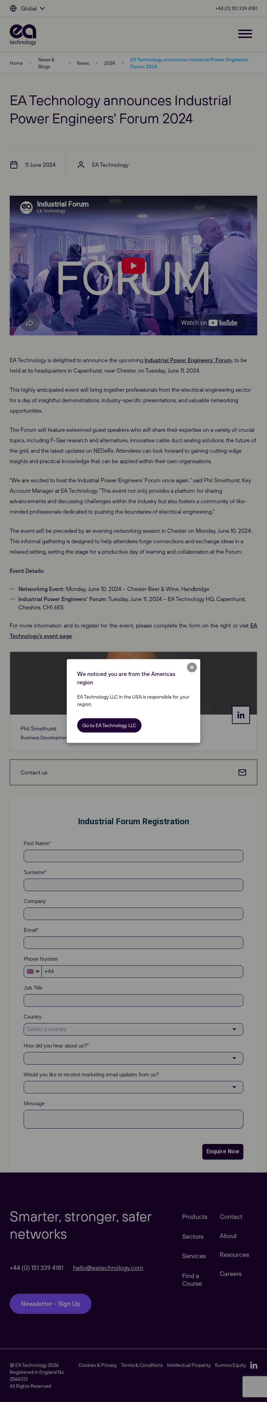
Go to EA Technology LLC (109, 725)
